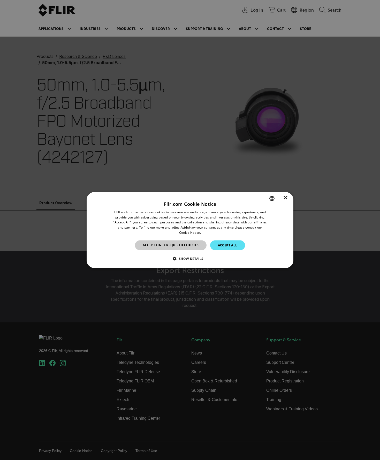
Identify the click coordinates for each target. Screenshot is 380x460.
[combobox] (272, 198)
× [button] (285, 198)
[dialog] (190, 230)
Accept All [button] (227, 245)
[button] (190, 258)
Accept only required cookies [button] (171, 245)
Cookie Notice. (190, 232)
